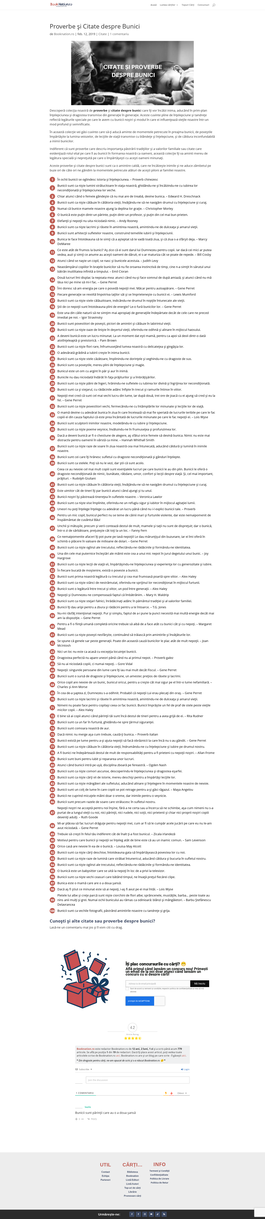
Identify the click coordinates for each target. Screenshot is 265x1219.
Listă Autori (132, 1184)
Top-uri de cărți (132, 1188)
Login (186, 1069)
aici (118, 1055)
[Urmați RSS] (164, 1214)
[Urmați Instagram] (144, 1214)
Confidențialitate (159, 1174)
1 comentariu (119, 34)
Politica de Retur (159, 1182)
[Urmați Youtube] (151, 1214)
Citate (102, 34)
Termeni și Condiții (159, 1170)
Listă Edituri (132, 1180)
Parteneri (105, 1180)
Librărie (132, 1191)
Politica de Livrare (159, 1178)
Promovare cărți (132, 1195)
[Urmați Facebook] (131, 1214)
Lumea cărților (167, 5)
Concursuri (203, 5)
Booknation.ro (64, 34)
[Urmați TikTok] (157, 1214)
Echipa (105, 1176)
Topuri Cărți (188, 5)
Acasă (154, 5)
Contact (105, 1172)
